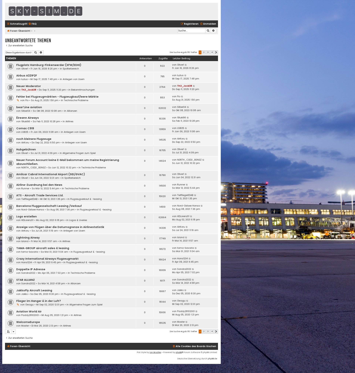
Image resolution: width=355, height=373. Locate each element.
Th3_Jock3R (28, 89)
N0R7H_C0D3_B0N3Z (33, 167)
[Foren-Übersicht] (55, 11)
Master (25, 325)
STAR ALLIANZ (25, 280)
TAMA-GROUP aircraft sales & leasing (42, 248)
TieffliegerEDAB (29, 199)
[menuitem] (32, 23)
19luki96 (25, 121)
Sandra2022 (28, 272)
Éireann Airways (27, 118)
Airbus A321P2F (26, 75)
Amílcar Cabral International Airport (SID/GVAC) (50, 174)
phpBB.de (212, 358)
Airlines (69, 121)
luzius (24, 79)
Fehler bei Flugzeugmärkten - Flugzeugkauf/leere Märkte (57, 97)
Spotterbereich (71, 68)
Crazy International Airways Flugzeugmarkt (47, 259)
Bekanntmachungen (83, 89)
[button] (216, 52)
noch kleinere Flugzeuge (33, 139)
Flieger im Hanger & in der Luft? (38, 301)
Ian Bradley (155, 352)
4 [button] (212, 52)
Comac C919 (25, 128)
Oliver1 (24, 68)
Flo (26, 100)
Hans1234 (26, 262)
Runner (25, 188)
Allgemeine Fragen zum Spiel (79, 153)
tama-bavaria (29, 251)
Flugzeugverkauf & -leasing (86, 199)
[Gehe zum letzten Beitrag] (186, 64)
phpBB (179, 352)
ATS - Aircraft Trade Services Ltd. (39, 195)
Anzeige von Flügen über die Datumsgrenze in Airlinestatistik (60, 227)
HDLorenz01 (27, 220)
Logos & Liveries (78, 220)
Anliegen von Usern (73, 79)
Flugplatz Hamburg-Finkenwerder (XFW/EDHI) (48, 65)
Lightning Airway (28, 237)
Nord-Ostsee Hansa (32, 209)
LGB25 (24, 132)
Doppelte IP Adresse (30, 269)
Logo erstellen (26, 216)
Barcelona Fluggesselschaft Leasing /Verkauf (49, 206)
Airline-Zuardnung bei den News (39, 185)
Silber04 (25, 110)
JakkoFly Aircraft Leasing (34, 290)
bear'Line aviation (29, 107)
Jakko (24, 294)
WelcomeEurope (28, 322)
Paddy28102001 (30, 315)
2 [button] (203, 52)
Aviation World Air (29, 311)
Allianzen (72, 110)
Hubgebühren (26, 149)
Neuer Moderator (28, 86)
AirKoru (25, 142)
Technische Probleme (76, 100)
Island (24, 241)
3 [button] (208, 52)
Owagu (29, 304)
